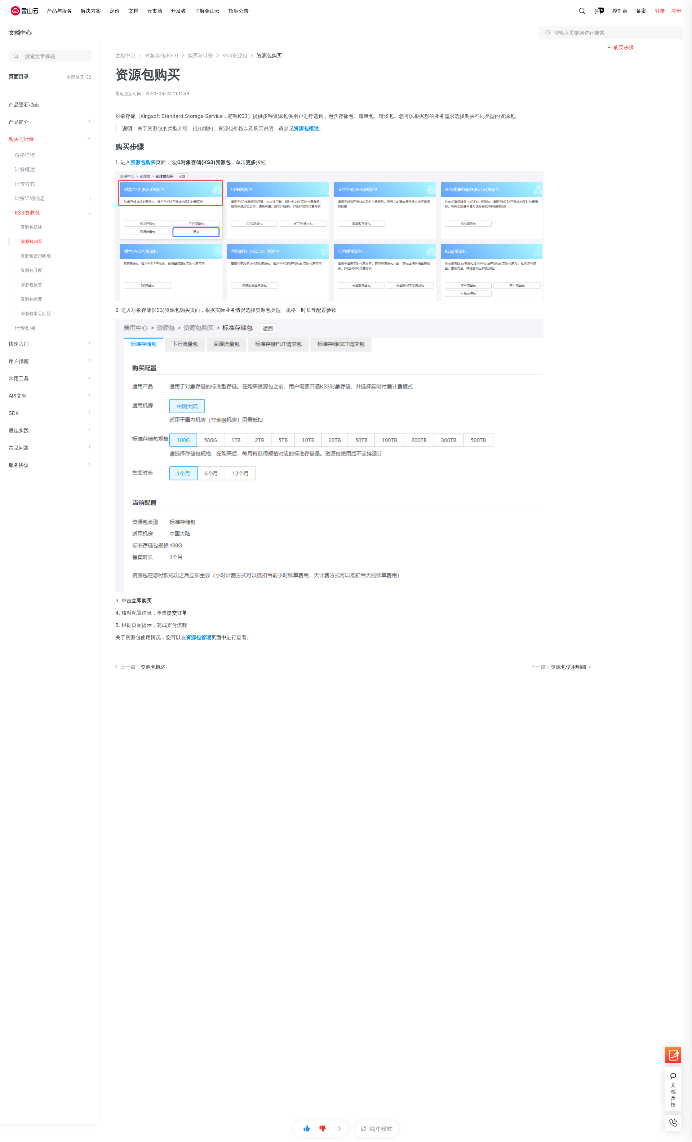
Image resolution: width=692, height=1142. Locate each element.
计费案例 (25, 328)
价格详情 (25, 155)
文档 (133, 11)
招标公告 (239, 11)
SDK (14, 413)
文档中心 (20, 32)
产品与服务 (59, 11)
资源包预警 (31, 284)
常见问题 (19, 447)
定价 (115, 11)
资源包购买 (31, 241)
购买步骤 (623, 47)
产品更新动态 (24, 104)
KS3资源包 (27, 212)
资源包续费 (31, 299)
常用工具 (19, 378)
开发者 (178, 11)
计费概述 (25, 169)
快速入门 (19, 344)
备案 (641, 11)
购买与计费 (21, 139)
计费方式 (25, 184)
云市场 (154, 11)
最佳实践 (19, 430)
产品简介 (19, 122)
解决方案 (91, 11)
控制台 (619, 11)
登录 (660, 11)
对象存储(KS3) (161, 55)
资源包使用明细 (36, 255)
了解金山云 (207, 11)
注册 (676, 11)
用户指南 (19, 361)
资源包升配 (31, 270)
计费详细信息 (30, 198)
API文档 (18, 396)
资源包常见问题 (36, 313)
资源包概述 (31, 227)
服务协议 (19, 465)
